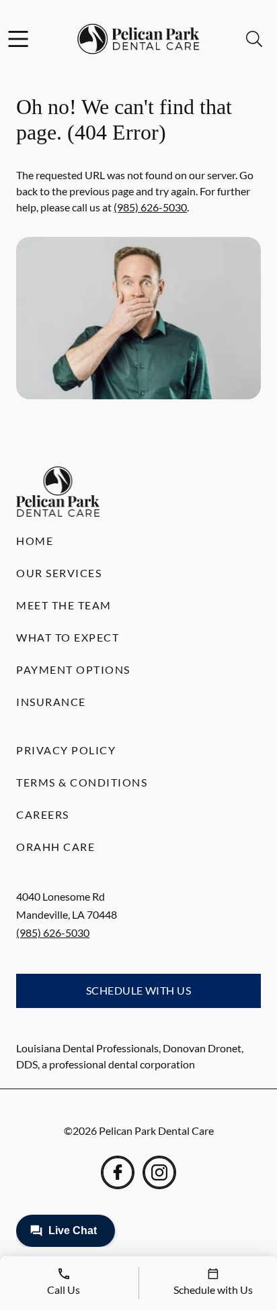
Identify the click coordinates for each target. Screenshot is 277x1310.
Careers (42, 814)
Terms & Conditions (81, 782)
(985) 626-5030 (150, 207)
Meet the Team (64, 605)
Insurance (51, 701)
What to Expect (67, 637)
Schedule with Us (139, 990)
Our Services (59, 572)
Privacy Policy (66, 750)
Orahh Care (55, 846)
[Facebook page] (117, 1172)
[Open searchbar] (254, 39)
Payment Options (73, 669)
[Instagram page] (159, 1172)
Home (34, 540)
